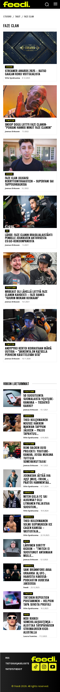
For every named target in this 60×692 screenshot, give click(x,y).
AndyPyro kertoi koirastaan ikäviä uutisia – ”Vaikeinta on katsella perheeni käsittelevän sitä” (28, 351)
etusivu (8, 16)
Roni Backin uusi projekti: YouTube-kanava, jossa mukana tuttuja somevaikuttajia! (38, 454)
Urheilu (28, 416)
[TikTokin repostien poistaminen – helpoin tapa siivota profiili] (12, 600)
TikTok (28, 593)
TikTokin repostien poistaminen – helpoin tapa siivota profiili (38, 600)
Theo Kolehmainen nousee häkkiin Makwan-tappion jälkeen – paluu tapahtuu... (35, 427)
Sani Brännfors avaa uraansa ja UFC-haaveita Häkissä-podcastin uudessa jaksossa (37, 576)
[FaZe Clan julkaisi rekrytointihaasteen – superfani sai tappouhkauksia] (30, 155)
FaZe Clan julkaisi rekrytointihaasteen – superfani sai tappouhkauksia (29, 181)
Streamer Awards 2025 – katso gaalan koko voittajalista (25, 72)
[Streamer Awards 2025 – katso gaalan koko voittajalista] (30, 48)
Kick (26, 541)
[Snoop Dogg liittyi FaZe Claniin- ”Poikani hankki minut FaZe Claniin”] (30, 101)
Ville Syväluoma (12, 78)
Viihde (9, 67)
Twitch (10, 120)
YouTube (11, 287)
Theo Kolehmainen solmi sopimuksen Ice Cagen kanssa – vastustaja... (37, 526)
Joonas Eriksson (12, 131)
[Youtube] (52, 667)
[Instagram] (44, 667)
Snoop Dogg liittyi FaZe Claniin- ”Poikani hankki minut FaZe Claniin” (28, 126)
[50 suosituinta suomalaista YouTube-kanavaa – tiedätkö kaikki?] (12, 398)
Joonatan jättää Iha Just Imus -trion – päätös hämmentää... (37, 478)
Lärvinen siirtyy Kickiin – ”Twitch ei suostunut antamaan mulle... (37, 550)
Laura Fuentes (30, 636)
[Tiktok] (36, 667)
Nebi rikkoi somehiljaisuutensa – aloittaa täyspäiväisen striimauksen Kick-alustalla (38, 625)
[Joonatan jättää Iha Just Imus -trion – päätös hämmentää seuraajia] (12, 478)
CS (7, 231)
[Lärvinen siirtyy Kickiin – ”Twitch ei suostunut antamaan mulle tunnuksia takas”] (12, 548)
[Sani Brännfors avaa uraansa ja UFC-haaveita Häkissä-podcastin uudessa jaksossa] (12, 572)
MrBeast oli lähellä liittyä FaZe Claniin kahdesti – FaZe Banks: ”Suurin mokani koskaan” (26, 294)
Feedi (25, 587)
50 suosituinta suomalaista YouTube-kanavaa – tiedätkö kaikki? (38, 400)
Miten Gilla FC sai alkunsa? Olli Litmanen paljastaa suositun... (36, 501)
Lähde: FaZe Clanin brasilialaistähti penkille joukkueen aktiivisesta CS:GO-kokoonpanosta (28, 238)
